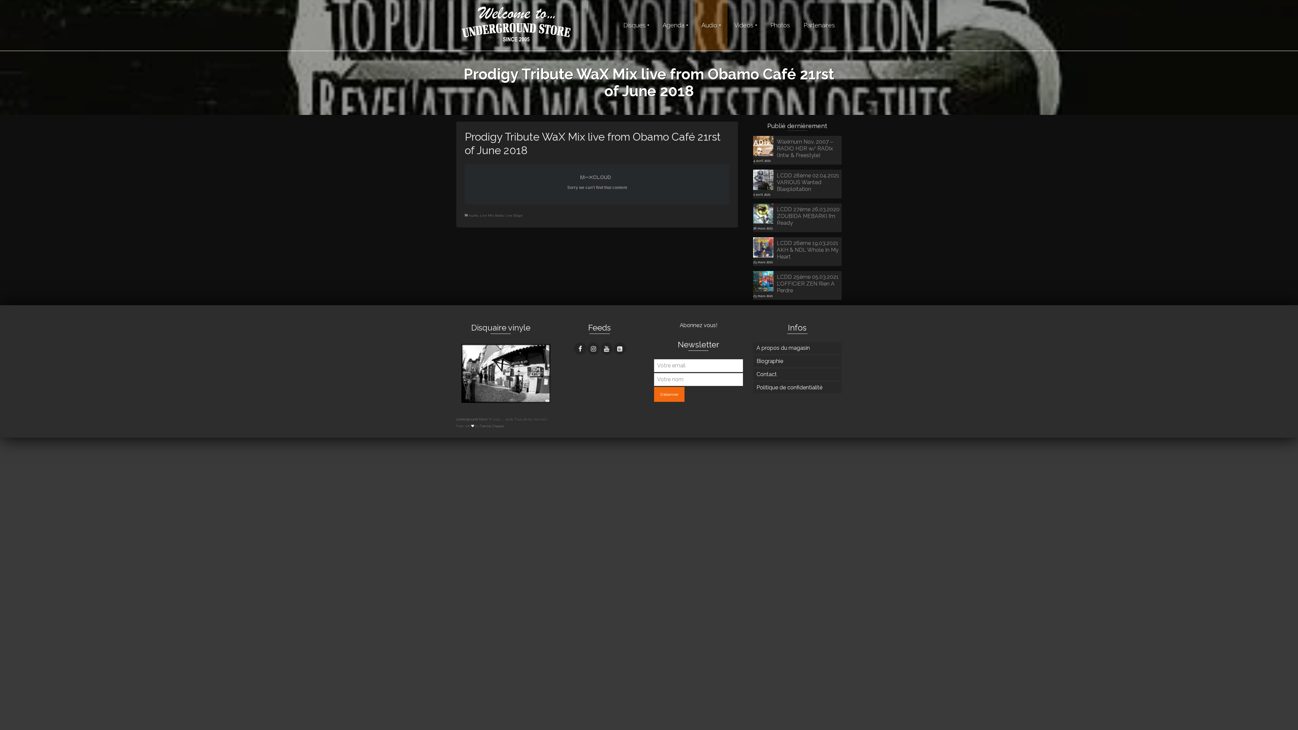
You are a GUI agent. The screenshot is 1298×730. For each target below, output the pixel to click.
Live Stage (514, 215)
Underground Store (472, 419)
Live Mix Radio (492, 215)
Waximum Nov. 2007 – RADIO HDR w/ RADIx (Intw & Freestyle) (805, 149)
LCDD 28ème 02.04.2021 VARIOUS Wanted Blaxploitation (808, 182)
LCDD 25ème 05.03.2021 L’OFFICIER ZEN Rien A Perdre (808, 284)
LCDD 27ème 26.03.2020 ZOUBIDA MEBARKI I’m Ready (808, 216)
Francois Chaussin (492, 426)
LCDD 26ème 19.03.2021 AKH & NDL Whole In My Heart (808, 250)
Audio (473, 215)
